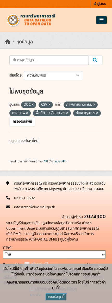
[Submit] (95, 60)
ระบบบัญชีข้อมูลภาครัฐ (23, 223)
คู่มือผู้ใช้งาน (69, 239)
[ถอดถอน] (33, 105)
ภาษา (7, 247)
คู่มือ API (60, 161)
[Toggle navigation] (101, 20)
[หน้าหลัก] (7, 42)
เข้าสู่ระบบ (100, 4)
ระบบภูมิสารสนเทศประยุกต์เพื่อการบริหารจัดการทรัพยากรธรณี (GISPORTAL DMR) (50, 236)
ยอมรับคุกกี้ (56, 296)
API (45, 161)
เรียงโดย (15, 75)
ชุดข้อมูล (24, 42)
